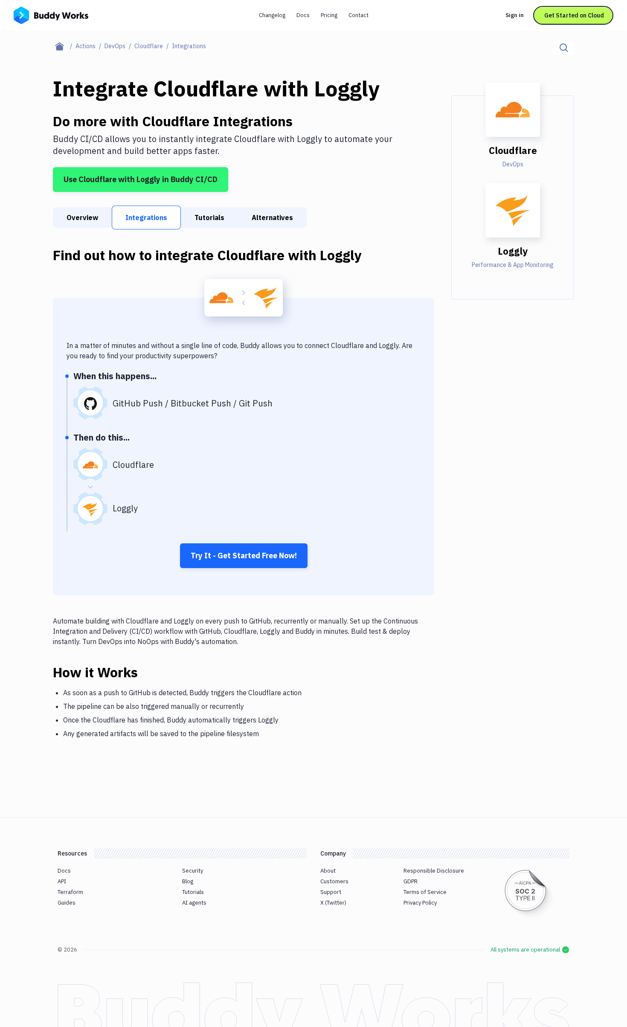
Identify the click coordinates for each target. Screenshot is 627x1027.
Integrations (146, 217)
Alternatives (272, 217)
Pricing (329, 15)
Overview (82, 217)
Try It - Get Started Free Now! (244, 555)
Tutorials (209, 217)
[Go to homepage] (51, 14)
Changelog (272, 15)
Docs (303, 15)
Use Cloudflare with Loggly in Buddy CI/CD (141, 179)
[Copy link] (148, 672)
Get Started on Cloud (574, 15)
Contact (358, 15)
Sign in (514, 15)
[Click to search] (564, 48)
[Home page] (64, 46)
